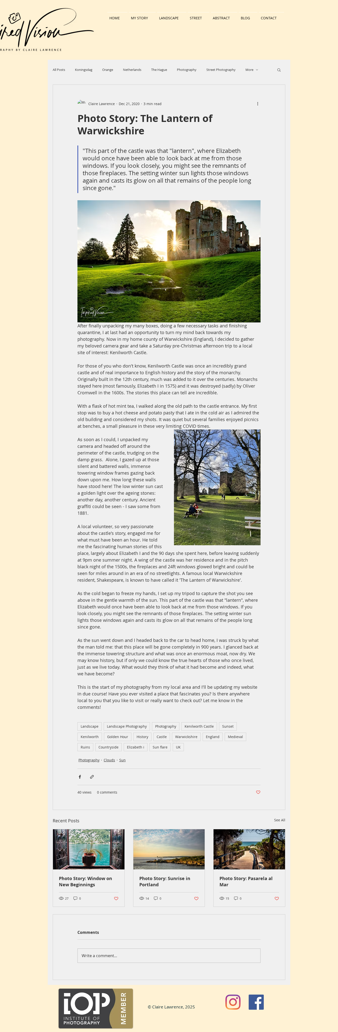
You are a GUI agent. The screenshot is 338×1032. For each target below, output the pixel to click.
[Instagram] (233, 1002)
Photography (186, 70)
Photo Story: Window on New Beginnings (85, 881)
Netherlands (132, 70)
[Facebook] (256, 1002)
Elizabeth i (135, 747)
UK (178, 747)
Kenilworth (90, 736)
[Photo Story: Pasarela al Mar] (249, 849)
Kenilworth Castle (199, 726)
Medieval (235, 736)
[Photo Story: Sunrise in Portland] (169, 849)
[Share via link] (92, 776)
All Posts (59, 70)
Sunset (228, 726)
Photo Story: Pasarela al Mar (246, 881)
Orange (107, 70)
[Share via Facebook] (79, 776)
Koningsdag (83, 70)
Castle (162, 736)
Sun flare (160, 747)
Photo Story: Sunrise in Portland (164, 881)
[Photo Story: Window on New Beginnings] (88, 849)
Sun (122, 760)
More (249, 70)
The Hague (159, 70)
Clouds (109, 760)
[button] (279, 70)
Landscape (89, 726)
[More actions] (258, 104)
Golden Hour (117, 736)
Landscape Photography (127, 726)
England (212, 736)
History (142, 736)
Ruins (85, 747)
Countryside (108, 747)
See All (279, 820)
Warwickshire (186, 736)
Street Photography (221, 70)
